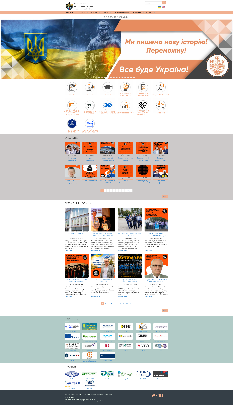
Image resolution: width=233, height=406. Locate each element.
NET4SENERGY (90, 379)
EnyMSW (72, 379)
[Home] (69, 6)
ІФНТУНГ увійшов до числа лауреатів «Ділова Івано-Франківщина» (103, 235)
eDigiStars (72, 388)
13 (134, 77)
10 (125, 77)
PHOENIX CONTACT (143, 341)
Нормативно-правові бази (143, 95)
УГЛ (90, 331)
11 (128, 77)
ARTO (143, 350)
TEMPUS (72, 341)
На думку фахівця (160, 95)
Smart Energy (89, 350)
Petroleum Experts (107, 360)
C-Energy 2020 (125, 379)
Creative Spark (161, 379)
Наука (90, 95)
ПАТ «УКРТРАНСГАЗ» (160, 331)
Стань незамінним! (90, 181)
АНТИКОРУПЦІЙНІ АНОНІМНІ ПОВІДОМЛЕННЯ (72, 113)
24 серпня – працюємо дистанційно (90, 160)
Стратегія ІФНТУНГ (125, 113)
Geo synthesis (143, 331)
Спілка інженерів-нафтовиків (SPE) (107, 113)
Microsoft (125, 341)
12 (131, 77)
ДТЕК (125, 331)
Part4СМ (107, 379)
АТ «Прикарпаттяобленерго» (90, 361)
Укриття (161, 113)
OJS (161, 350)
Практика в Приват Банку (90, 341)
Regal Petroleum (107, 350)
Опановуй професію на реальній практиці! (160, 183)
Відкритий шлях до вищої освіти (90, 131)
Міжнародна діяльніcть (125, 95)
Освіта (108, 95)
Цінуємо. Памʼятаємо (76, 233)
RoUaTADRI (143, 379)
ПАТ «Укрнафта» (107, 331)
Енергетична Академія (90, 113)
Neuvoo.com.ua (108, 341)
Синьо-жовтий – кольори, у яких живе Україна (107, 160)
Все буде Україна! (116, 17)
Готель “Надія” (72, 350)
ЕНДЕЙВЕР (125, 350)
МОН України (72, 331)
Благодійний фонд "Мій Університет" (143, 113)
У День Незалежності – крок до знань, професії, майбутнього (76, 282)
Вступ (72, 95)
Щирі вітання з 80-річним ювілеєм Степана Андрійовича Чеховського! (156, 282)
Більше (165, 196)
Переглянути (69, 250)
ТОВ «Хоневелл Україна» (161, 341)
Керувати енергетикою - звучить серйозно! (161, 160)
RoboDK (72, 360)
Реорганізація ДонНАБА (72, 131)
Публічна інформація (120, 13)
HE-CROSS (89, 388)
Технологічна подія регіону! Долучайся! (72, 183)
